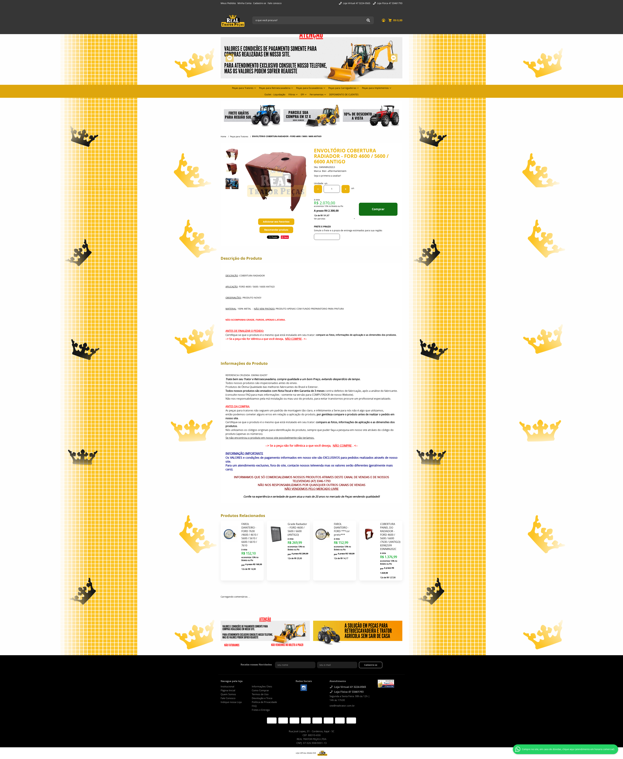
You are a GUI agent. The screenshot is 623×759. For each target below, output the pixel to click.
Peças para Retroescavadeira (274, 87)
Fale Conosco (228, 698)
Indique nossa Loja (231, 702)
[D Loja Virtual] (321, 753)
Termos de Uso (260, 694)
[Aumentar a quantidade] (346, 189)
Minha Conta (244, 3)
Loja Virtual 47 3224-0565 (356, 3)
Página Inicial (228, 690)
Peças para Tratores (242, 87)
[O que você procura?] (368, 20)
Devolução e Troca (262, 698)
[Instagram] (303, 687)
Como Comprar (260, 690)
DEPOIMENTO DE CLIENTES (344, 94)
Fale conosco (274, 3)
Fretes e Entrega (261, 709)
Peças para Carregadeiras (342, 87)
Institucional (227, 686)
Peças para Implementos (375, 87)
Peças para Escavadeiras (309, 87)
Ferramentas (317, 94)
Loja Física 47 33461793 (389, 3)
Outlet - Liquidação (274, 94)
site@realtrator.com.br (342, 705)
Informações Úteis (262, 686)
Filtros (291, 94)
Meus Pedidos (228, 3)
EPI (302, 94)
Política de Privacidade (264, 702)
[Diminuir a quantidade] (318, 189)
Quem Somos (228, 694)
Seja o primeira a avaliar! (327, 175)
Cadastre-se (259, 3)
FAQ (254, 706)
